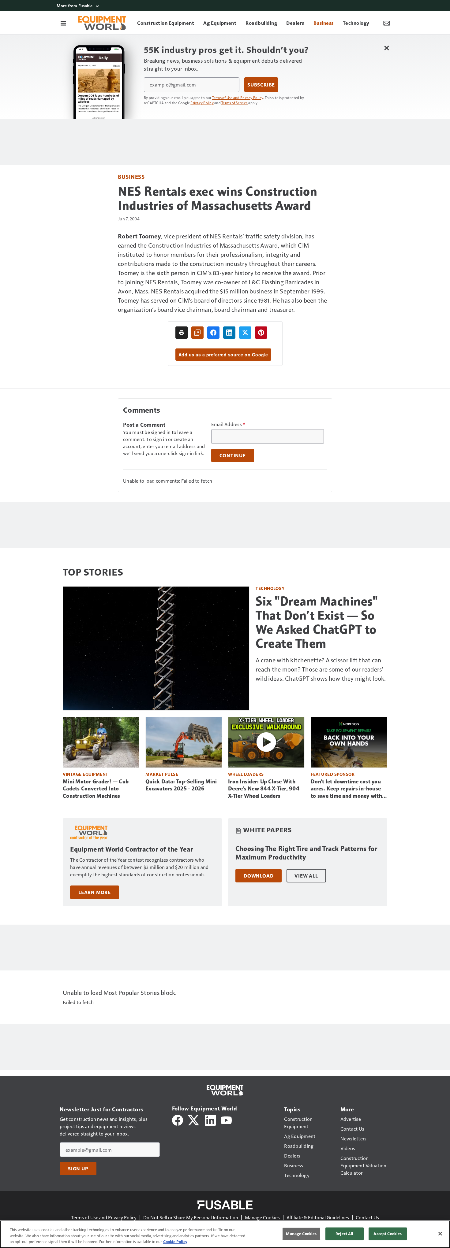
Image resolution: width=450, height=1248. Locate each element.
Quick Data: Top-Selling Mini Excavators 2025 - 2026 (181, 785)
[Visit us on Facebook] (177, 1119)
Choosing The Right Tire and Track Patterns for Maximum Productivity (306, 853)
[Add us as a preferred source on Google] (197, 332)
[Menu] (63, 23)
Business (131, 176)
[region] (225, 1234)
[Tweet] (245, 332)
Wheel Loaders (246, 774)
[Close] (440, 1233)
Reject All (344, 1233)
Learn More (94, 892)
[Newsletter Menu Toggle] (386, 23)
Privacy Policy (202, 102)
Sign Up (78, 1168)
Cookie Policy (175, 1241)
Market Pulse (161, 774)
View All (306, 876)
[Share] (213, 332)
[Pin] (261, 332)
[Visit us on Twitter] (194, 1119)
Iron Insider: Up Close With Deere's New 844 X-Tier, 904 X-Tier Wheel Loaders (263, 789)
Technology (270, 588)
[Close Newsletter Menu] (386, 48)
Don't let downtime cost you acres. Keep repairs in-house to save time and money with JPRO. (346, 789)
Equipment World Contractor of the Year (131, 849)
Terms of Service (234, 102)
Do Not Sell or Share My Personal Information (190, 1217)
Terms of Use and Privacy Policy (237, 97)
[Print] (181, 332)
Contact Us (367, 1217)
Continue (232, 455)
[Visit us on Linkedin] (210, 1119)
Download (258, 876)
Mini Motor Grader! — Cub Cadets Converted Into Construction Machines (96, 789)
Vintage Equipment (85, 774)
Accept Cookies (387, 1233)
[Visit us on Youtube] (226, 1119)
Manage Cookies (262, 1217)
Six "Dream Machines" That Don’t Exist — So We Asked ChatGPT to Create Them (316, 622)
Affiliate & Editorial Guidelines (318, 1217)
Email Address (228, 424)
